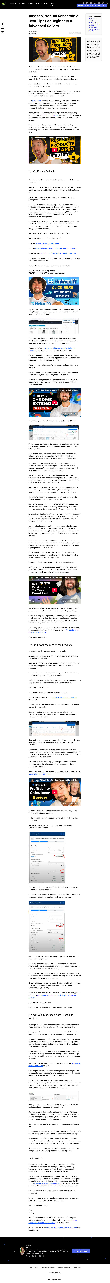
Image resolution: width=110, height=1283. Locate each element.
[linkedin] (95, 2)
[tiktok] (103, 2)
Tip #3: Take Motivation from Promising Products (94, 27)
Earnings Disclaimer (63, 1267)
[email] (2, 32)
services (38, 3)
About (46, 3)
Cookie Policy (76, 1267)
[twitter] (88, 2)
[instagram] (91, 2)
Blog (52, 3)
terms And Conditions (47, 1267)
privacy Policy (33, 1267)
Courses (30, 3)
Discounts (13, 3)
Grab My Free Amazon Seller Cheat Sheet (92, 5)
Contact (51, 5)
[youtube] (99, 2)
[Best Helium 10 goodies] (54, 305)
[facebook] (84, 2)
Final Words (92, 31)
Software (22, 3)
